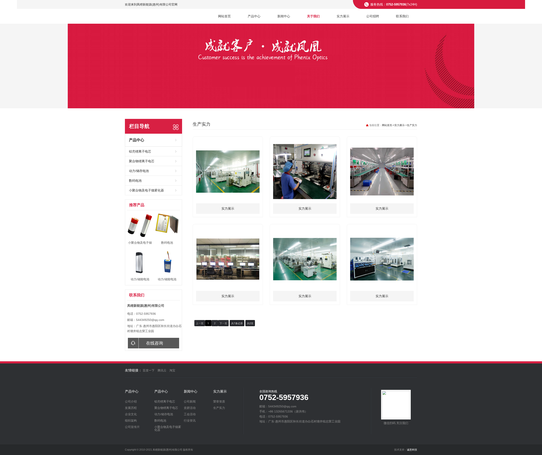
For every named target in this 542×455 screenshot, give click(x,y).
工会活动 (190, 414)
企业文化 (131, 414)
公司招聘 (372, 16)
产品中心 (254, 16)
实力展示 (343, 16)
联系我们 (402, 16)
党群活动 (190, 407)
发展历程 (131, 407)
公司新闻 (190, 401)
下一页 (223, 323)
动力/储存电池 (139, 171)
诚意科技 (412, 449)
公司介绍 (131, 401)
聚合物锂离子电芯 (141, 161)
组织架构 (131, 420)
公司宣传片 (132, 426)
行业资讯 (190, 420)
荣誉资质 (219, 401)
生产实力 (412, 125)
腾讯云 (162, 370)
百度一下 (149, 370)
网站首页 (224, 16)
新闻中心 (283, 16)
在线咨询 (154, 343)
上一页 (199, 323)
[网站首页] (147, 16)
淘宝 (172, 370)
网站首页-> (388, 125)
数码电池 (135, 180)
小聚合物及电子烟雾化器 (146, 190)
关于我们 (313, 16)
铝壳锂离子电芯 (140, 151)
